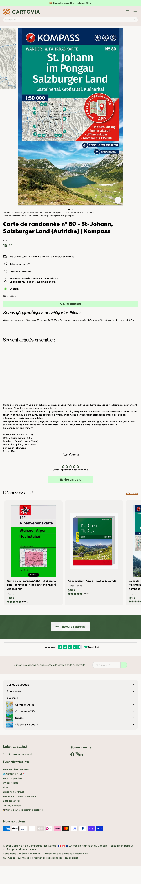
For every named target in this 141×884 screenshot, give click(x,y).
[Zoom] (118, 200)
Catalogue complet (12, 805)
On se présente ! (11, 782)
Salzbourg (132, 320)
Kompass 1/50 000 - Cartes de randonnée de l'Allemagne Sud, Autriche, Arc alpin (81, 320)
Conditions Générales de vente (21, 853)
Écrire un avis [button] (70, 479)
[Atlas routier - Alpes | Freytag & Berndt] (94, 548)
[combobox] (70, 19)
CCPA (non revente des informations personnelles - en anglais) (40, 857)
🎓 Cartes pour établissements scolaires (23, 809)
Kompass (31, 320)
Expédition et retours (13, 791)
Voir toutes (132, 493)
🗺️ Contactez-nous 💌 (14, 773)
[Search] (135, 19)
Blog (5, 787)
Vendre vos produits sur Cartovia (19, 796)
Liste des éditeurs (11, 800)
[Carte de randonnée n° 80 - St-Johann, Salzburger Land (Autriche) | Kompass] (70, 363)
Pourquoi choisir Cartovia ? (16, 769)
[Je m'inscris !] (124, 665)
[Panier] (127, 11)
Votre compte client (13, 778)
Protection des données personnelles (66, 853)
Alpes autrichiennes (13, 320)
